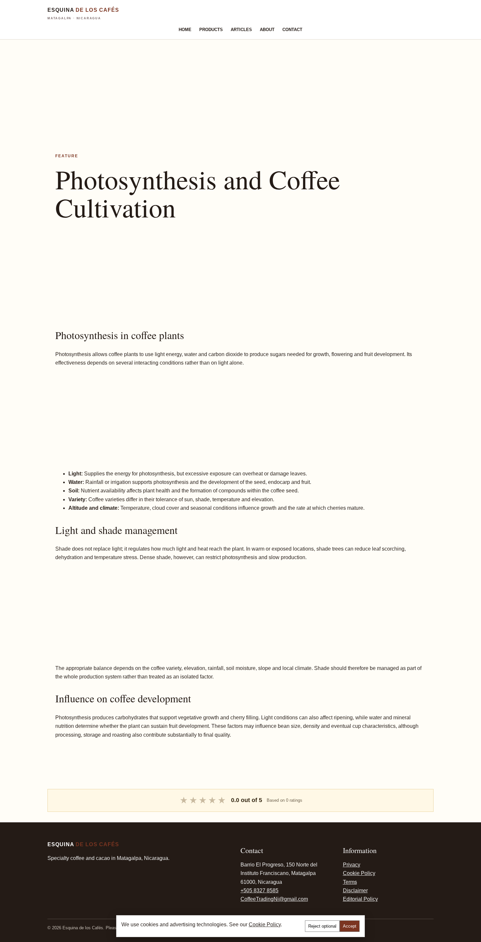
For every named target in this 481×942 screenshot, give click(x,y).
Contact (292, 29)
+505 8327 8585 (259, 890)
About (267, 29)
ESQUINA (83, 13)
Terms (350, 882)
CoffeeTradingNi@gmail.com (274, 899)
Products (211, 29)
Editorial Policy (360, 899)
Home (185, 29)
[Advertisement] (196, 85)
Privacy (351, 864)
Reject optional (322, 926)
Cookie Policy (359, 873)
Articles (241, 29)
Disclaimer (355, 890)
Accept (349, 926)
